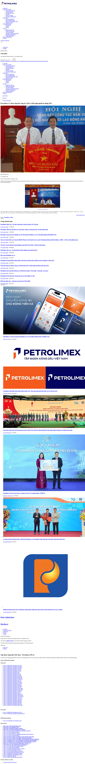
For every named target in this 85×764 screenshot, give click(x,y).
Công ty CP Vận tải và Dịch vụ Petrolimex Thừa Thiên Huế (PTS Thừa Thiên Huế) (21, 739)
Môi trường (8, 25)
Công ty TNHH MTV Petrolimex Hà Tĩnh (12, 675)
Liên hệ (4, 38)
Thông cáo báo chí (10, 29)
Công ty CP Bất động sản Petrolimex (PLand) (12, 753)
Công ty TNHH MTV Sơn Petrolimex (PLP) (12, 754)
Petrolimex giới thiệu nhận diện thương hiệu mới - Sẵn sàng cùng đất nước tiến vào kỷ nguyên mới (30, 391)
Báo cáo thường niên (10, 20)
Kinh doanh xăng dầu (10, 10)
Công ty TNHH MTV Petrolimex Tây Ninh (12, 697)
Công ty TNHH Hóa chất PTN (9, 755)
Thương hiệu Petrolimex (43, 61)
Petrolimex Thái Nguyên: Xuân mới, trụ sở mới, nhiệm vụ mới (18, 276)
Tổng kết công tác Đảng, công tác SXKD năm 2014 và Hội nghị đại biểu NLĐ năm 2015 (25, 265)
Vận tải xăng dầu (9, 11)
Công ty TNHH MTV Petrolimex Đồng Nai (12, 703)
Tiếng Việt (5, 47)
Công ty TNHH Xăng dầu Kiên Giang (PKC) (13, 757)
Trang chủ (5, 95)
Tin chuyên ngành (9, 32)
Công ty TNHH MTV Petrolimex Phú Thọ (12, 687)
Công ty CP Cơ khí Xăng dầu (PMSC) (11, 747)
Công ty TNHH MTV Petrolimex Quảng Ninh (13, 689)
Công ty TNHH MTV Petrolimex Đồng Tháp (12, 705)
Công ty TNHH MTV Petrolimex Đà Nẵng (12, 702)
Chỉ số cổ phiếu (19, 61)
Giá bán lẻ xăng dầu (5, 40)
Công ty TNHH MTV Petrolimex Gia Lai (12, 671)
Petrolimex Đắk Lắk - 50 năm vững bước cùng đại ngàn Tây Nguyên (19, 224)
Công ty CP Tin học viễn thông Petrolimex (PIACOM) (14, 745)
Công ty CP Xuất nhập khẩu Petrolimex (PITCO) (13, 752)
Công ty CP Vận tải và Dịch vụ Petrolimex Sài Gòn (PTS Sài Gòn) (17, 738)
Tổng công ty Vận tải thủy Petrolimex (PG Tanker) (14, 729)
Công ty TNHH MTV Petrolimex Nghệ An (12, 684)
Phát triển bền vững (7, 23)
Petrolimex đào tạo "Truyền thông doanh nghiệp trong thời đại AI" (19, 250)
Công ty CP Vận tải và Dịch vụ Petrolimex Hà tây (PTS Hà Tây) (17, 742)
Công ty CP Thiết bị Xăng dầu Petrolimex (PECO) (14, 748)
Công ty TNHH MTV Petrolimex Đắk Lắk (12, 700)
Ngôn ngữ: (3, 645)
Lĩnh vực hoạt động (7, 9)
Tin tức (4, 28)
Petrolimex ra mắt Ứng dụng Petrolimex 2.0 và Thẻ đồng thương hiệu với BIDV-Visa (26, 336)
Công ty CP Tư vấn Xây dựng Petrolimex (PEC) (13, 746)
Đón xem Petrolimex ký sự (8, 255)
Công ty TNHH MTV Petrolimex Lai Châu (12, 679)
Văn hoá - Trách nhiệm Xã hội (12, 33)
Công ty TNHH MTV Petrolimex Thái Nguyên (13, 695)
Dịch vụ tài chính (9, 15)
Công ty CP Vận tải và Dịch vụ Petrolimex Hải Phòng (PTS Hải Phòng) (18, 734)
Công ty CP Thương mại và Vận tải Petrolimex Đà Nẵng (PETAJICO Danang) (20, 740)
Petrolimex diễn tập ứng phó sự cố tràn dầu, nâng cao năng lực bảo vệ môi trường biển (24, 229)
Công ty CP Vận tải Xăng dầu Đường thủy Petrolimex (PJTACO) (17, 730)
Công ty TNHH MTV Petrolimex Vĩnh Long (12, 699)
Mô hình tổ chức (4, 61)
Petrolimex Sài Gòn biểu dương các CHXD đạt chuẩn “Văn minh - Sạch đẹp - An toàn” (24, 270)
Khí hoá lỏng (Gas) (10, 13)
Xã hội (7, 26)
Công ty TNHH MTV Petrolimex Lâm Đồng (12, 682)
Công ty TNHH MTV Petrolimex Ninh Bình (12, 685)
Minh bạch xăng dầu (10, 31)
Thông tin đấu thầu (10, 35)
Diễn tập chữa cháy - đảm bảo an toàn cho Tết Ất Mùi (15, 281)
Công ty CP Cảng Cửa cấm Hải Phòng (11, 735)
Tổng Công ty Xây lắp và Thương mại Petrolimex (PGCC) (16, 743)
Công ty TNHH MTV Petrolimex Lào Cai (12, 681)
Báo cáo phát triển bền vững (12, 21)
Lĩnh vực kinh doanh (12, 61)
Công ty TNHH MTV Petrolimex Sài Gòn (12, 691)
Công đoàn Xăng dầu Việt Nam (10, 762)
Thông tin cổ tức (9, 22)
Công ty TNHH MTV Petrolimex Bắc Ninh (12, 666)
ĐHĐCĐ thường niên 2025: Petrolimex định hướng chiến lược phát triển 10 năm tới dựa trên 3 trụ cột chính (32, 609)
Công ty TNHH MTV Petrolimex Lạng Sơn (12, 683)
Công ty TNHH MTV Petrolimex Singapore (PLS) (14, 713)
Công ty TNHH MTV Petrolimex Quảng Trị (12, 690)
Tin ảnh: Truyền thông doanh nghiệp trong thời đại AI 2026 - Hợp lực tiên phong (23, 245)
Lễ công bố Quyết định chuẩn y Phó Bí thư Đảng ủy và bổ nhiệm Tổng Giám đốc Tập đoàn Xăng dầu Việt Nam (34, 539)
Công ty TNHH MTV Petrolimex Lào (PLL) (12, 712)
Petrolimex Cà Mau (8, 217)
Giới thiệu (5, 8)
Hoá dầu (7, 14)
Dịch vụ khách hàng (7, 37)
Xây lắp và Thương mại (11, 16)
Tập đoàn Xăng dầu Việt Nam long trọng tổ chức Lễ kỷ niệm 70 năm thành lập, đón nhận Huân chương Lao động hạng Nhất (37, 430)
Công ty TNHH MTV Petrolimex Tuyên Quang (13, 696)
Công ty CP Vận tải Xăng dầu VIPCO (11, 732)
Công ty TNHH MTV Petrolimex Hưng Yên (12, 676)
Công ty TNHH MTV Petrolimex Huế (11, 672)
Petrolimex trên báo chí (11, 34)
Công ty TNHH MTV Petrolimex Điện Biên (12, 701)
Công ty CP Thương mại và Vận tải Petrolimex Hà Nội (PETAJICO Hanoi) (19, 741)
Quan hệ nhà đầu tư (10, 19)
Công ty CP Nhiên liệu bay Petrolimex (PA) (12, 720)
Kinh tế (7, 27)
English (5, 48)
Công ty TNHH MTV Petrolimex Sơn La (12, 693)
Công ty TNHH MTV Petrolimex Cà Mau (12, 669)
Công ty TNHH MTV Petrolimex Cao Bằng (12, 667)
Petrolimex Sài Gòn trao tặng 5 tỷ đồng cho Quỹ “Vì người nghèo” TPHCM (24, 493)
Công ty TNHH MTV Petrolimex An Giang (12, 665)
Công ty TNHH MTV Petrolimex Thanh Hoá (12, 694)
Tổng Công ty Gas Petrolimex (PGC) (11, 727)
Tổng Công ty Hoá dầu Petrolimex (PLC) (12, 726)
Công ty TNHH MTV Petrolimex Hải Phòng (12, 677)
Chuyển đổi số (35, 61)
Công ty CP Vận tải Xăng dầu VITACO (11, 733)
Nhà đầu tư (5, 17)
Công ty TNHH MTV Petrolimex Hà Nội (12, 673)
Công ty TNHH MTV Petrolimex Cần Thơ (12, 670)
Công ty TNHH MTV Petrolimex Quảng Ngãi (13, 688)
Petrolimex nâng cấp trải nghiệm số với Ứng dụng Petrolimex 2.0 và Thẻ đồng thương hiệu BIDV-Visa (28, 234)
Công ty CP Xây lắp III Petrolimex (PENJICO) (13, 751)
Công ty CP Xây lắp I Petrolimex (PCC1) (12, 749)
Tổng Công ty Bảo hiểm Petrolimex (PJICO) (13, 728)
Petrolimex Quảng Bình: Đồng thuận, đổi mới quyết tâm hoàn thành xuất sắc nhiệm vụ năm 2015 (27, 260)
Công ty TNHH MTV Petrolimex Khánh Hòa (13, 678)
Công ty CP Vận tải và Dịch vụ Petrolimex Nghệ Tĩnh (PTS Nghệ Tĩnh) (18, 736)
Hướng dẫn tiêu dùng (27, 61)
